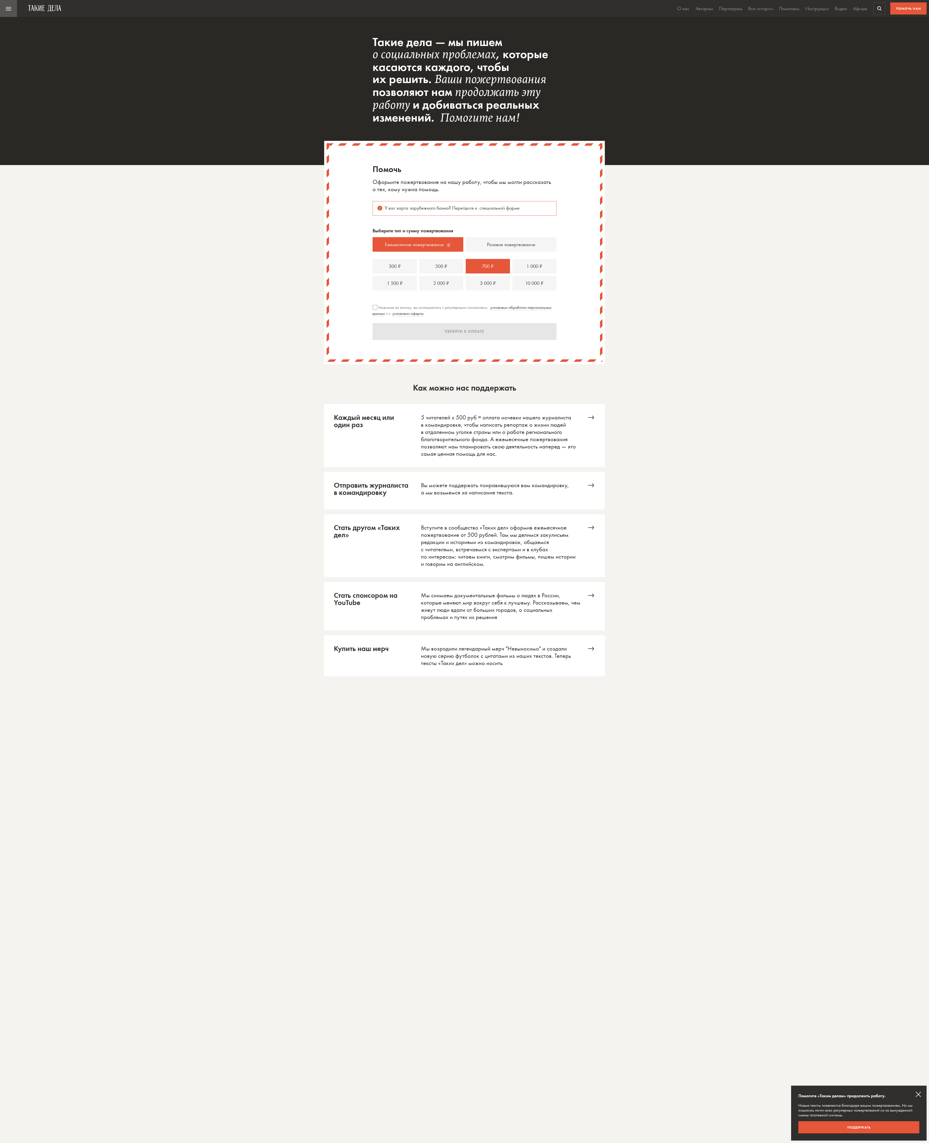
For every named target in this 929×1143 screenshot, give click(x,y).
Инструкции (817, 8)
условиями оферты (408, 313)
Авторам (704, 8)
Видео (841, 8)
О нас (683, 8)
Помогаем (789, 8)
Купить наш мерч (464, 656)
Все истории (760, 8)
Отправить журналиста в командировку (464, 490)
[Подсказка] (448, 245)
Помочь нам (908, 8)
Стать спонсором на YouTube (464, 606)
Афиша (860, 8)
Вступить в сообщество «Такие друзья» (464, 546)
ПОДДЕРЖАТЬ (859, 1127)
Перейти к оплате (464, 331)
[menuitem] (8, 8)
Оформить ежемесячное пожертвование (464, 435)
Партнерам (730, 8)
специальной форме (499, 208)
